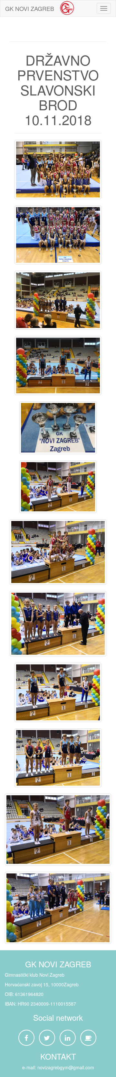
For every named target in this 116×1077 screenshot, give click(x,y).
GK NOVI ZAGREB (29, 8)
